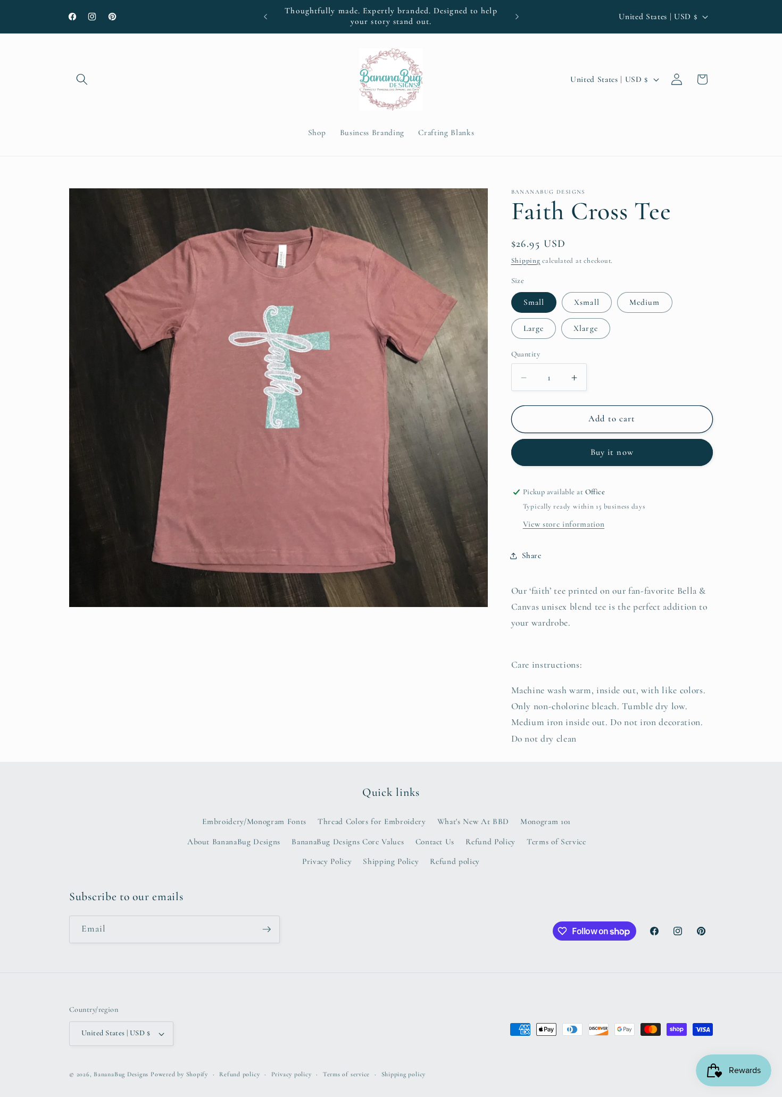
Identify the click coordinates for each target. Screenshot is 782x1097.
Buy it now (612, 452)
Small (534, 302)
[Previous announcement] (265, 16)
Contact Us (435, 841)
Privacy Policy (327, 861)
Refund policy (455, 861)
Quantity (525, 354)
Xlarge (585, 328)
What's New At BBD (473, 821)
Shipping (525, 260)
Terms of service (346, 1074)
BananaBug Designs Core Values (348, 841)
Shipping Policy (391, 861)
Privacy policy (291, 1074)
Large (533, 328)
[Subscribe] (266, 929)
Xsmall (587, 302)
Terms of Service (556, 841)
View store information (564, 524)
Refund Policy (490, 841)
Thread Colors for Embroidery (372, 821)
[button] (82, 79)
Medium (644, 302)
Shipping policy (403, 1074)
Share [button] (532, 555)
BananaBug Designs (121, 1074)
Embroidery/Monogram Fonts (254, 821)
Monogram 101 (545, 821)
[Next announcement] (517, 16)
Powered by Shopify (179, 1074)
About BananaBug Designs (233, 841)
